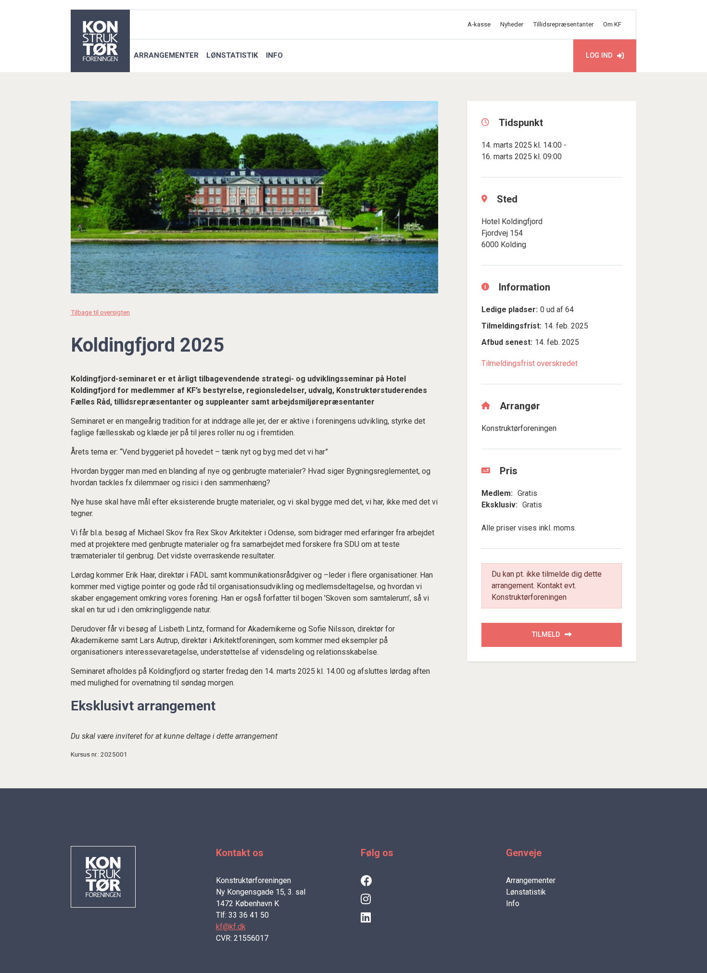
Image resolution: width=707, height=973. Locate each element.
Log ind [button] (599, 55)
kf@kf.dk (231, 926)
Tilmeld (546, 635)
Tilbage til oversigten (100, 312)
